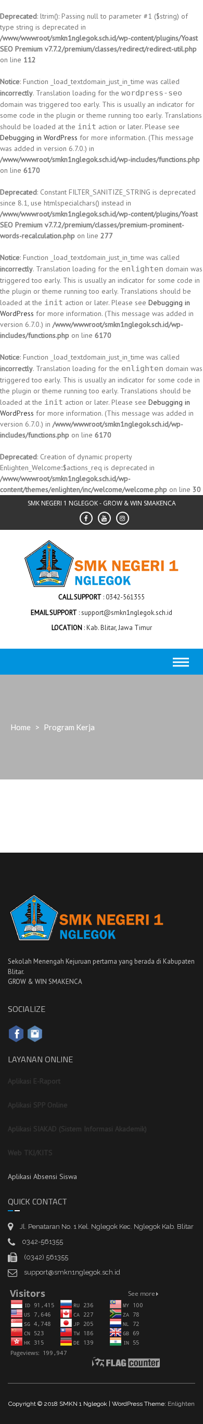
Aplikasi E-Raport (34, 1081)
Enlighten (181, 1403)
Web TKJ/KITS (30, 1152)
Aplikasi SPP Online (38, 1105)
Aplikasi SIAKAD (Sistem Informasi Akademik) (77, 1128)
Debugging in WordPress (39, 137)
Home (20, 727)
